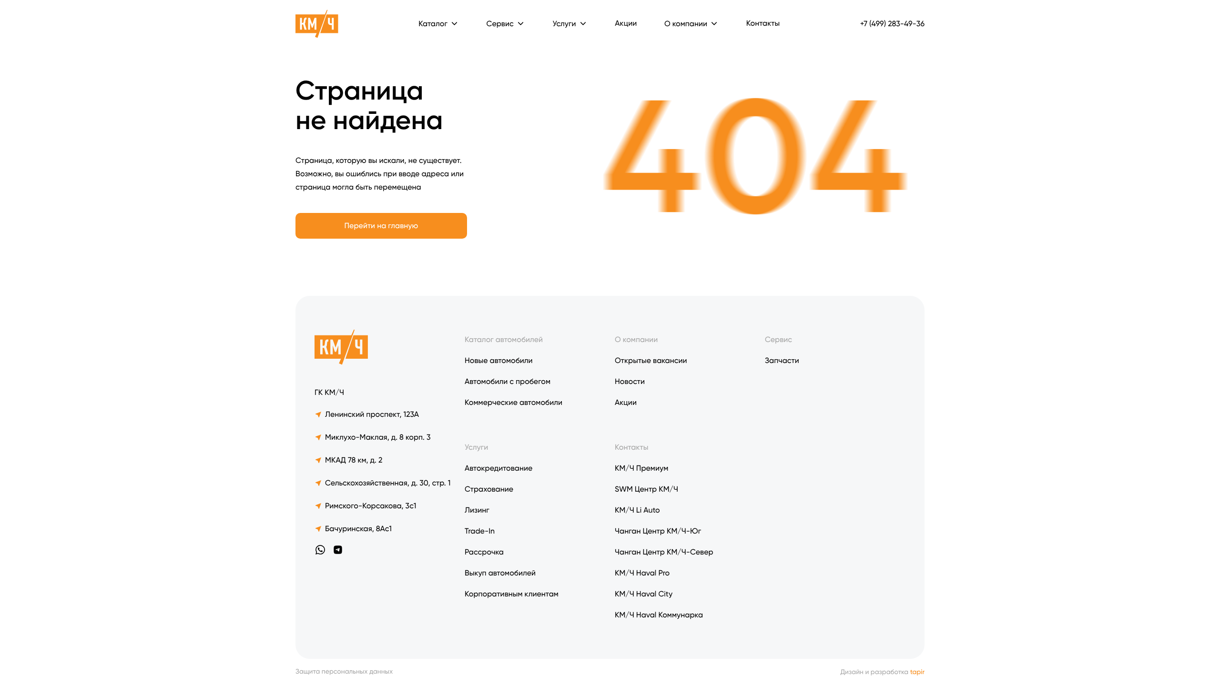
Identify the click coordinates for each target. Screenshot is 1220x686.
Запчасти (782, 360)
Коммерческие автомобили (513, 402)
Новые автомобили (499, 360)
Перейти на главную (381, 225)
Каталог (432, 23)
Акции (626, 23)
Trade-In (480, 530)
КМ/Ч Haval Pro (642, 572)
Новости (630, 381)
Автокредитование (498, 468)
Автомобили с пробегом (507, 381)
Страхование (489, 489)
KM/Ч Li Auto (637, 509)
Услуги (564, 23)
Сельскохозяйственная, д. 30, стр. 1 (387, 482)
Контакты (763, 23)
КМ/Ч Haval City (643, 593)
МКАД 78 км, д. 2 (353, 459)
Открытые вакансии (651, 360)
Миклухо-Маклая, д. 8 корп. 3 (378, 437)
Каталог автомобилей (504, 339)
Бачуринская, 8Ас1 (358, 528)
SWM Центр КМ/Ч (646, 489)
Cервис (500, 23)
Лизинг (477, 509)
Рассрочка (484, 551)
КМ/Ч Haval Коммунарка (659, 614)
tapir (917, 672)
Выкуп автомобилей (500, 572)
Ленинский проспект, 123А (372, 414)
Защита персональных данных (344, 672)
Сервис (778, 339)
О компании (685, 23)
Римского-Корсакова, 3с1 (370, 505)
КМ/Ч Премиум (641, 468)
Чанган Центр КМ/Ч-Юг (658, 530)
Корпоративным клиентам (512, 593)
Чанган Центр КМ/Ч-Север (664, 551)
